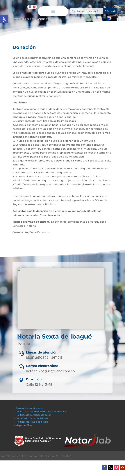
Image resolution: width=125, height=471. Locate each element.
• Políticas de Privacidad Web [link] (31, 421)
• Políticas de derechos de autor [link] (32, 414)
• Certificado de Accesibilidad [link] (31, 418)
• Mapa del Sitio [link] (23, 425)
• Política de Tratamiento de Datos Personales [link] (40, 411)
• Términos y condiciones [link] (28, 408)
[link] (4, 19)
